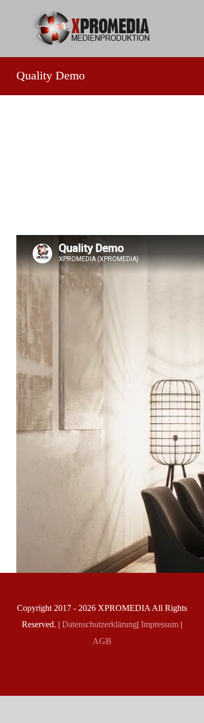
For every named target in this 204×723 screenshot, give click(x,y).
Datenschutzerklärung (98, 624)
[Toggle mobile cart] (183, 36)
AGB (102, 641)
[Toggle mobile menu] (183, 24)
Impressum (158, 624)
